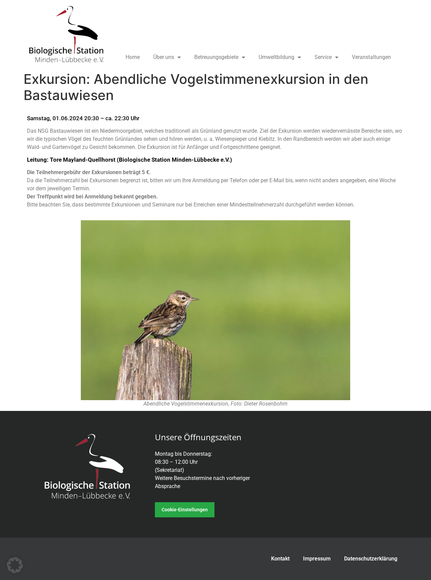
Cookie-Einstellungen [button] (185, 509)
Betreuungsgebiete (216, 57)
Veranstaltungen (371, 57)
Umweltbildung (276, 57)
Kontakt (280, 558)
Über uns (163, 57)
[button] (15, 565)
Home (133, 57)
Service (323, 57)
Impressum (317, 558)
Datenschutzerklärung (370, 558)
